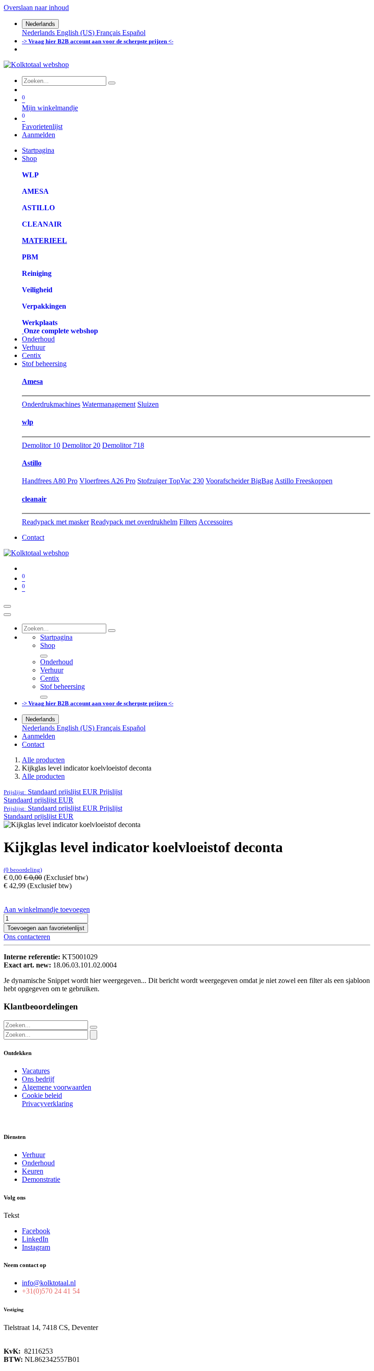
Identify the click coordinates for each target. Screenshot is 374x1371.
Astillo (32, 463)
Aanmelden (38, 135)
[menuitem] (39, 32)
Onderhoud (38, 1163)
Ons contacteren (27, 937)
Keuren (32, 1171)
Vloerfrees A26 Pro (107, 481)
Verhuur (33, 1155)
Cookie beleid (42, 1095)
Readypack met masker (55, 522)
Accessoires (215, 522)
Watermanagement (108, 404)
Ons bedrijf (38, 1079)
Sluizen (148, 404)
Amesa (32, 381)
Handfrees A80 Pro (50, 481)
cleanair (34, 499)
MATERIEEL (44, 240)
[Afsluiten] (7, 614)
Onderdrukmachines (51, 404)
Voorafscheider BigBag (239, 481)
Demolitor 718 (123, 445)
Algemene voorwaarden (56, 1087)
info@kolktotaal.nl (49, 1283)
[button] (63, 792)
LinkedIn (35, 1239)
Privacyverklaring (47, 1103)
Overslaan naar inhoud (36, 7)
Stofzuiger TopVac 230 (170, 481)
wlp (27, 422)
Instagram (36, 1247)
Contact (33, 537)
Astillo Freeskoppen (303, 481)
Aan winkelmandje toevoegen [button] (47, 909)
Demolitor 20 (81, 445)
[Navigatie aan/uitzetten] (7, 606)
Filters (188, 522)
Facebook (36, 1231)
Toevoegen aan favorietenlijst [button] (45, 928)
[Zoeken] (111, 83)
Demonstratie (41, 1179)
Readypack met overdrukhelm (134, 522)
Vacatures (36, 1071)
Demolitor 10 (41, 445)
